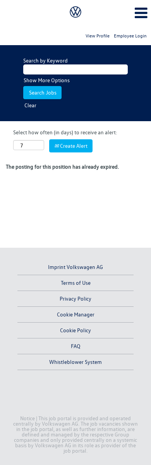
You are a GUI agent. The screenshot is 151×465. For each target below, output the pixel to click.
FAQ (76, 346)
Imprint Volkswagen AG (75, 267)
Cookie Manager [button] (75, 314)
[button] (126, 13)
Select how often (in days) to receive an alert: (65, 132)
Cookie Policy (75, 330)
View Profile (98, 36)
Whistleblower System (75, 361)
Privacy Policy (75, 298)
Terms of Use (76, 282)
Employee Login (130, 36)
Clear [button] (30, 105)
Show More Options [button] (47, 80)
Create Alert (73, 145)
